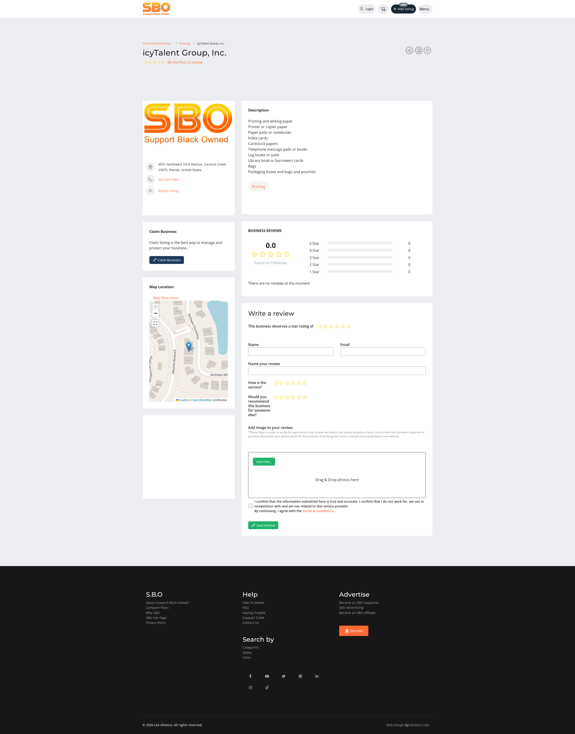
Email (344, 344)
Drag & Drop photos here (337, 479)
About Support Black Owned (167, 602)
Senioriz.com (419, 725)
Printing (184, 43)
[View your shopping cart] (383, 8)
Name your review (264, 363)
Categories (251, 647)
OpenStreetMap (202, 400)
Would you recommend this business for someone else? (259, 406)
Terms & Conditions (318, 511)
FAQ (246, 607)
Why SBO (153, 613)
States (247, 652)
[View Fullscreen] (155, 323)
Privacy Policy (156, 622)
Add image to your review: (270, 427)
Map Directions (166, 297)
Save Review (265, 525)
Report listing (168, 191)
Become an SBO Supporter (359, 602)
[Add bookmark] (428, 51)
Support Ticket (253, 618)
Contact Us (251, 622)
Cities (247, 657)
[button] (403, 8)
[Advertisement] (188, 457)
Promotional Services (157, 43)
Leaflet (183, 400)
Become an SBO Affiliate (357, 613)
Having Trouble (254, 613)
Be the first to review (185, 62)
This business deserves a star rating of (281, 326)
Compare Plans (157, 607)
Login (369, 9)
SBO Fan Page (156, 618)
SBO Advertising (351, 607)
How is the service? (257, 384)
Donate (356, 630)
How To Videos (253, 602)
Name (253, 344)
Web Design (395, 725)
